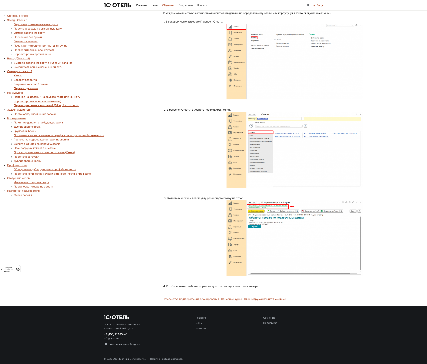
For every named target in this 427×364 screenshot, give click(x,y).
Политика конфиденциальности (166, 358)
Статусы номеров (18, 178)
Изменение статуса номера (31, 182)
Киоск (18, 75)
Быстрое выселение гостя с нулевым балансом (44, 63)
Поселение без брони (28, 37)
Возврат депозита (25, 80)
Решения (141, 5)
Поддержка (186, 5)
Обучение (168, 5)
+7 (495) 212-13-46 (115, 334)
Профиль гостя (17, 165)
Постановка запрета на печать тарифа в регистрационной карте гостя (59, 135)
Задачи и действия (19, 109)
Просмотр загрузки (26, 156)
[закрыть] (2, 269)
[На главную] (117, 5)
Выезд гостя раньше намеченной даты (38, 67)
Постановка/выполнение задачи (35, 114)
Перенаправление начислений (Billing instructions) (46, 105)
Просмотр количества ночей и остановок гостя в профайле (52, 173)
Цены (154, 5)
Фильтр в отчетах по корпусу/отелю (37, 144)
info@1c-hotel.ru (113, 338)
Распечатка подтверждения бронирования (41, 139)
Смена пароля (23, 195)
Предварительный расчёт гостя (34, 50)
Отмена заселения (26, 41)
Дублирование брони (28, 126)
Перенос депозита (26, 88)
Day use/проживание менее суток (36, 24)
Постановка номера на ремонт (33, 186)
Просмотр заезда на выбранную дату (38, 28)
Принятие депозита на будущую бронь (39, 122)
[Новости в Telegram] (307, 5)
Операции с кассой (19, 71)
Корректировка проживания (32, 54)
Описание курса (17, 16)
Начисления (15, 92)
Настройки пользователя (23, 191)
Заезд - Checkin (17, 20)
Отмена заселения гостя (29, 33)
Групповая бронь (25, 131)
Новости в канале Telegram (124, 344)
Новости (202, 5)
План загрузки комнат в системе (35, 148)
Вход (320, 5)
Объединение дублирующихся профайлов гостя (45, 169)
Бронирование (16, 118)
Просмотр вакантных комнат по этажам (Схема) (44, 152)
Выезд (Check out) (18, 58)
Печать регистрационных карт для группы (41, 45)
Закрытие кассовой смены (31, 84)
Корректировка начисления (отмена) (37, 101)
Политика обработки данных (8, 269)
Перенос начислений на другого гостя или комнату (47, 97)
